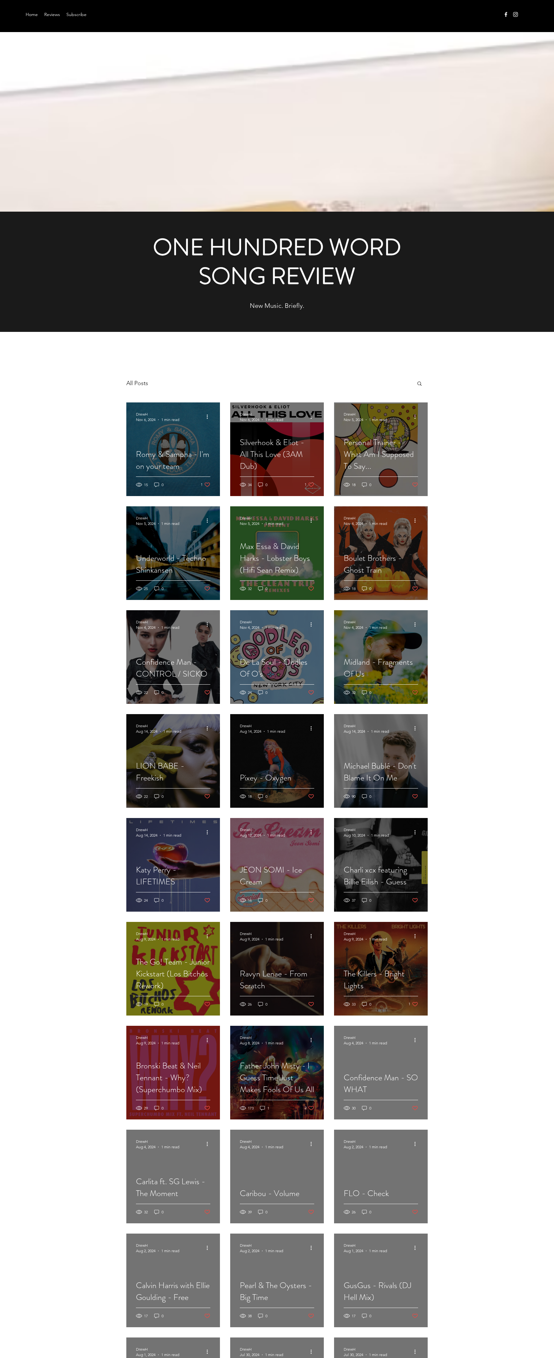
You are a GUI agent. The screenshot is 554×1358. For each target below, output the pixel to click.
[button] (419, 384)
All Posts (137, 383)
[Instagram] (515, 14)
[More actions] (209, 416)
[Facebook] (506, 14)
